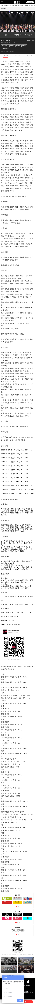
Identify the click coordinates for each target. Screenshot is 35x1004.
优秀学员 (27, 6)
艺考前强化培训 (5, 48)
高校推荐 (12, 45)
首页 (2, 6)
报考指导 (18, 45)
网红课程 (20, 6)
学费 (17, 36)
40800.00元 (17, 34)
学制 (6, 35)
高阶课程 (14, 6)
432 (6, 34)
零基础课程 (7, 6)
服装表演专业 (5, 45)
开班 (29, 36)
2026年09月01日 (29, 34)
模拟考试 (24, 45)
